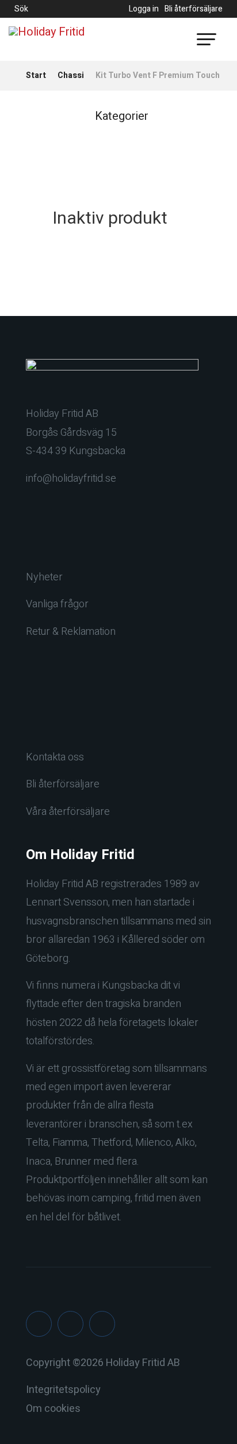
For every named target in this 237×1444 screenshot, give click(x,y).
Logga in (144, 9)
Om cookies (53, 1408)
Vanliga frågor (57, 604)
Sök (21, 9)
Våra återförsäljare (68, 811)
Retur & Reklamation (71, 631)
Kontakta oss (55, 757)
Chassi (71, 75)
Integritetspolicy (63, 1390)
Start (36, 75)
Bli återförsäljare (194, 9)
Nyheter (44, 577)
